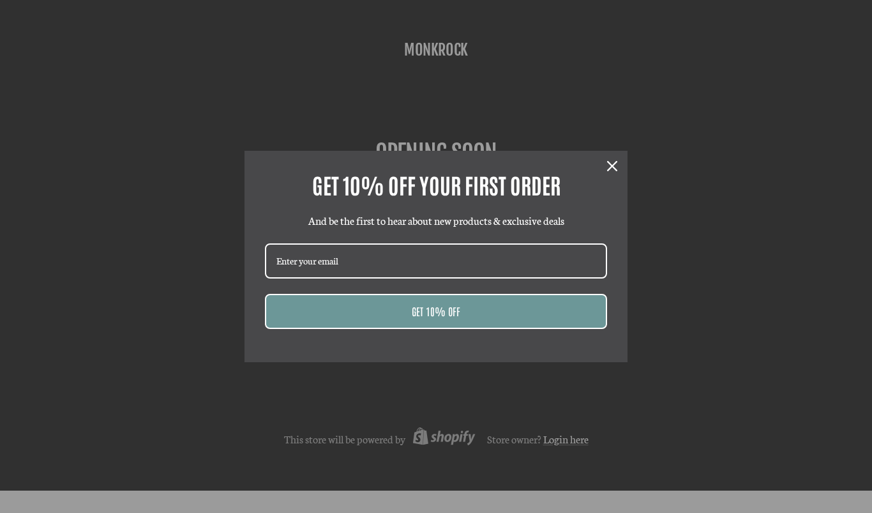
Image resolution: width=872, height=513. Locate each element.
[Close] (612, 166)
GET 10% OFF (436, 311)
